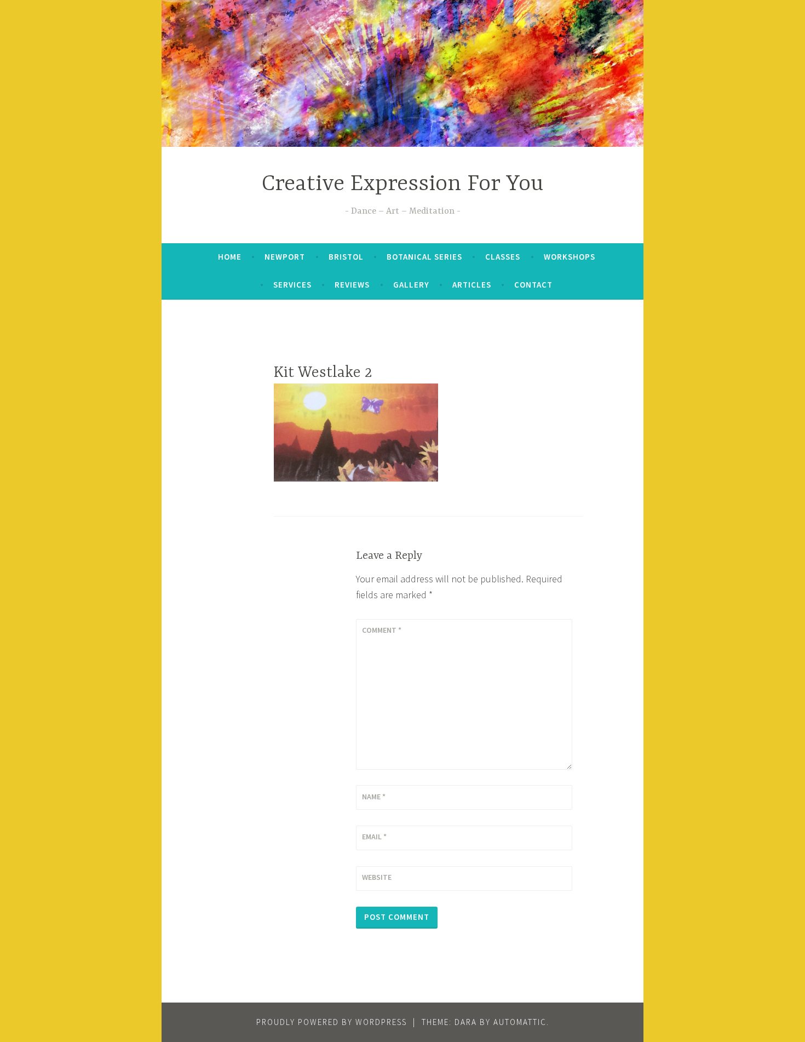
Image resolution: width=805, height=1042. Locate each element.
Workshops (569, 256)
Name (374, 796)
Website (377, 877)
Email (374, 836)
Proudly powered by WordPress (331, 1022)
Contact (533, 284)
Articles (471, 284)
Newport (284, 256)
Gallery (411, 284)
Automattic (520, 1022)
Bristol (346, 256)
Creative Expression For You (402, 184)
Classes (502, 256)
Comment (381, 630)
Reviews (352, 284)
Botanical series (424, 256)
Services (292, 284)
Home (230, 256)
